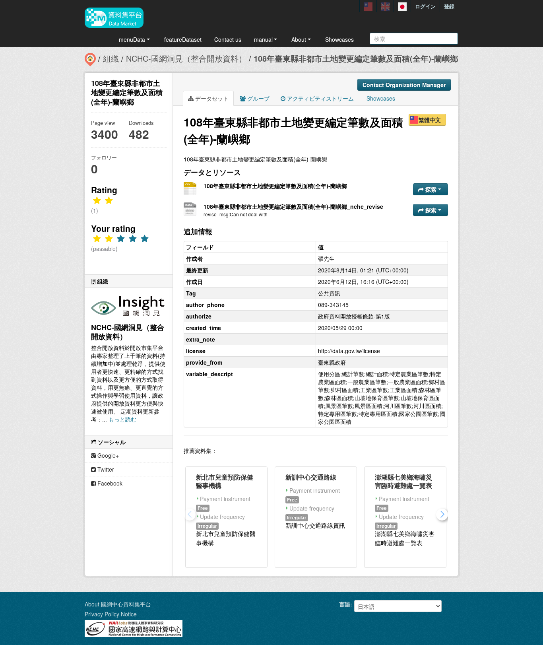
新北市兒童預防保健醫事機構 (224, 481)
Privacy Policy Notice (111, 614)
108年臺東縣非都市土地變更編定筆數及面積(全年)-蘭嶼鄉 (356, 58)
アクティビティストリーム (319, 98)
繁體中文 (430, 120)
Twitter (105, 469)
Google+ (107, 455)
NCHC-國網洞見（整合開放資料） (186, 58)
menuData (132, 39)
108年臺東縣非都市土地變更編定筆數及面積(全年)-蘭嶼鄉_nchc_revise (293, 206)
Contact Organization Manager (404, 85)
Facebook (109, 483)
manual (263, 39)
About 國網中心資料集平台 (118, 604)
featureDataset (183, 39)
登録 (449, 6)
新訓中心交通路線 (310, 477)
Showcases (339, 39)
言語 (344, 604)
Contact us (227, 39)
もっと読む (122, 419)
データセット (211, 98)
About (298, 39)
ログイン (425, 6)
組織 (111, 58)
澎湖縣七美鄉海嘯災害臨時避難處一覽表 (403, 481)
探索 (431, 189)
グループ (258, 98)
